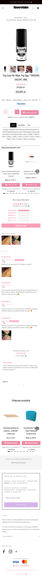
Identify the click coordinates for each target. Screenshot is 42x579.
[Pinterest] (16, 551)
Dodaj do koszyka (12, 185)
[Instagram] (10, 551)
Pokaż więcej (21, 104)
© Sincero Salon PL (21, 558)
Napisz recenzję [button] (21, 225)
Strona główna (18, 17)
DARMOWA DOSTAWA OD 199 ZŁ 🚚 (21, 2)
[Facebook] (4, 551)
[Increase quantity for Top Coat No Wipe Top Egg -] (17, 112)
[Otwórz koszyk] (38, 8)
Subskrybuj (21, 505)
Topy (25, 17)
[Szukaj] (33, 8)
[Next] (37, 171)
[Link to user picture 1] (6, 272)
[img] (6, 257)
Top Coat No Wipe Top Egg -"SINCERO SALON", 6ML (21, 20)
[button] (20, 84)
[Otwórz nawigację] (3, 8)
